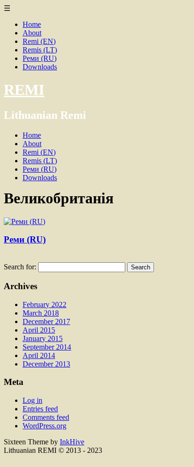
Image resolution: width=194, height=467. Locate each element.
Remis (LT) (40, 50)
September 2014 (47, 347)
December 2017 (46, 321)
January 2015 (43, 338)
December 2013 (46, 364)
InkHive (72, 442)
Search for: (20, 267)
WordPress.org (44, 426)
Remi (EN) (39, 41)
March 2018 (41, 313)
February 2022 (44, 304)
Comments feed (46, 417)
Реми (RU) (40, 58)
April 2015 (39, 330)
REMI (24, 89)
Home (32, 24)
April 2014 (39, 355)
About (32, 33)
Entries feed (40, 409)
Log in (32, 400)
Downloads (40, 67)
